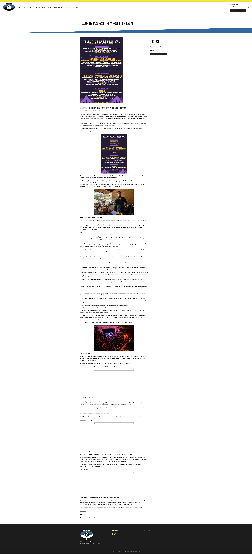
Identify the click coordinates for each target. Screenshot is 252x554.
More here (83, 511)
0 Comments (110, 110)
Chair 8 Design (137, 551)
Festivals (95, 110)
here (144, 220)
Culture (91, 110)
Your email (232, 6)
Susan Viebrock (102, 110)
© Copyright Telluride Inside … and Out (120, 551)
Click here (100, 177)
